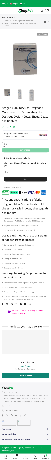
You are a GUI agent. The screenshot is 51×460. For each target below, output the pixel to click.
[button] (18, 3)
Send (25, 179)
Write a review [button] (25, 375)
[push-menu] (3, 10)
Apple (11, 17)
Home (4, 17)
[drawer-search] (42, 11)
